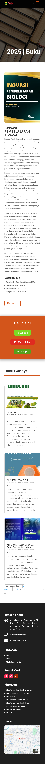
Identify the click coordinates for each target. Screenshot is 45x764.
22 (41, 589)
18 (25, 589)
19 (29, 589)
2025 (14, 51)
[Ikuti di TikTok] (6, 676)
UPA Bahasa (11, 696)
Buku (33, 51)
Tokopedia (22, 332)
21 (37, 589)
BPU (8, 659)
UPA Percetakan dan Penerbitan (19, 690)
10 (17, 589)
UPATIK (9, 713)
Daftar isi (12, 303)
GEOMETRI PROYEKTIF (17, 480)
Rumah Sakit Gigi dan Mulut (17, 693)
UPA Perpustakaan (13, 709)
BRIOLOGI (11, 412)
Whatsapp (22, 351)
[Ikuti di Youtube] (16, 676)
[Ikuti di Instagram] (12, 676)
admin (13, 415)
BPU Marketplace (22, 342)
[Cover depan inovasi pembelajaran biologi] (22, 122)
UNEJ (8, 655)
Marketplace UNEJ (13, 662)
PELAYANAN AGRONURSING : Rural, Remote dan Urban (20, 546)
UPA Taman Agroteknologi (17, 700)
